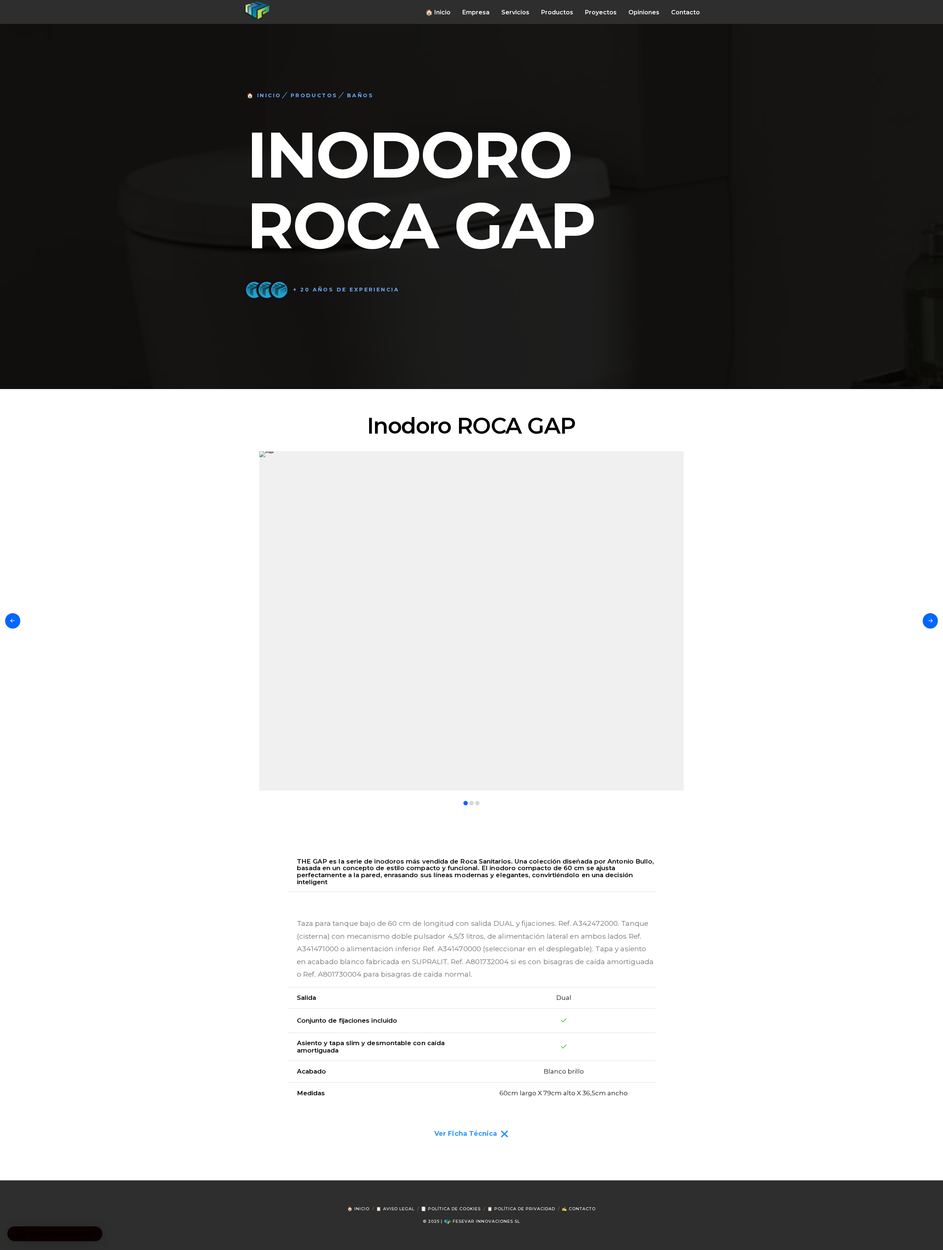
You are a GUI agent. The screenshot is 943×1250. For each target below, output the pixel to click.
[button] (54, 1233)
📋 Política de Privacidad (521, 1208)
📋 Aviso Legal (395, 1208)
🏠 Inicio (358, 1208)
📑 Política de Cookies (451, 1208)
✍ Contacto (579, 1208)
